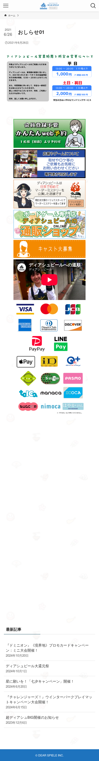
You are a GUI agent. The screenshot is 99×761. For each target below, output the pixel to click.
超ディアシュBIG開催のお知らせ (32, 720)
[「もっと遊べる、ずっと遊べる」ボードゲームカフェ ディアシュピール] (49, 6)
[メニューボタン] (6, 6)
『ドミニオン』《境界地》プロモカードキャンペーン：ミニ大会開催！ (47, 650)
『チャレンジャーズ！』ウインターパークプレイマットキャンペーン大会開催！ (49, 701)
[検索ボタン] (93, 6)
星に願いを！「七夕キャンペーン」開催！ (40, 684)
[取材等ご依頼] (49, 176)
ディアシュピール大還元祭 (27, 668)
